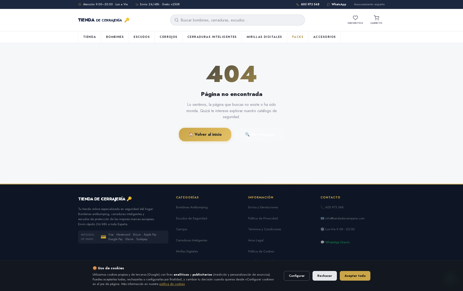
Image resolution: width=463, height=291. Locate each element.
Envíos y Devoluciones (263, 207)
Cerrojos (168, 37)
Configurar (297, 275)
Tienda (89, 37)
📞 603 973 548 (332, 207)
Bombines (115, 37)
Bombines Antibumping (192, 207)
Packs (297, 37)
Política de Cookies (261, 251)
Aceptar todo (355, 275)
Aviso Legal (256, 240)
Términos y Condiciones (264, 229)
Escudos (142, 37)
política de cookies (172, 284)
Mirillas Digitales (264, 37)
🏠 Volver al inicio (205, 134)
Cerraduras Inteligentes (212, 37)
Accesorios (324, 37)
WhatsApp (339, 4)
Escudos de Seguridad (191, 218)
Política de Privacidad (263, 218)
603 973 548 (310, 4)
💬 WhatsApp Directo (335, 242)
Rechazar (324, 275)
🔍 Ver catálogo (259, 134)
